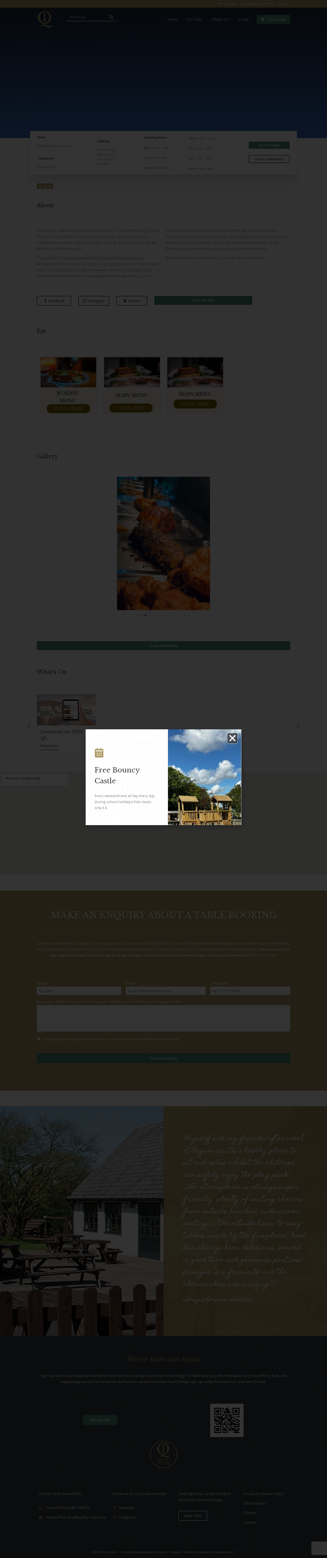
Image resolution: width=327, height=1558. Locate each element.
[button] (232, 738)
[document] (163, 779)
